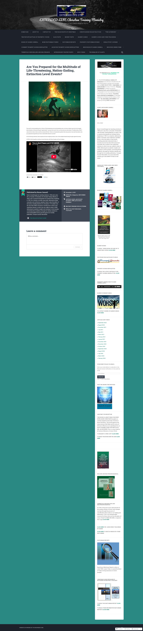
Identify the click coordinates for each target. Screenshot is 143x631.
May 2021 (100, 332)
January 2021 (101, 339)
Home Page (24, 32)
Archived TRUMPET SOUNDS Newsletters (65, 47)
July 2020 (100, 353)
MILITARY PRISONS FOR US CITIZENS (76, 206)
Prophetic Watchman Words (90, 42)
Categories (75, 195)
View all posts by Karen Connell (38, 218)
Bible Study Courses (111, 42)
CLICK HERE (112, 250)
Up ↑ (122, 627)
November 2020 (102, 344)
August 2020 (101, 351)
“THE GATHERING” (110, 32)
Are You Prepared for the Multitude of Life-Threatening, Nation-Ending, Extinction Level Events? (53, 70)
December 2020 (102, 341)
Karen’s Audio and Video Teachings (104, 37)
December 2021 (102, 327)
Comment (77, 247)
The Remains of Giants (97, 52)
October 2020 (101, 346)
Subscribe (101, 377)
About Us (35, 32)
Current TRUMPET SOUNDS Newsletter (34, 47)
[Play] (99, 286)
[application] (109, 286)
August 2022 (101, 325)
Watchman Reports (69, 42)
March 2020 (101, 356)
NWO (73, 200)
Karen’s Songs (83, 37)
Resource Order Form (114, 47)
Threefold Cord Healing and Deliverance (35, 52)
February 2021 (102, 337)
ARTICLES (68, 195)
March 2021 (101, 334)
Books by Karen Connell (29, 42)
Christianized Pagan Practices (90, 32)
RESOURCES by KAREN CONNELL (93, 47)
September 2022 (102, 322)
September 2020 (102, 348)
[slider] (118, 286)
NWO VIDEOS (81, 52)
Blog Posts (57, 37)
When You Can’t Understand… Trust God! (74, 209)
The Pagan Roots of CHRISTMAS (65, 32)
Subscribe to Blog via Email (105, 364)
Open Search (122, 52)
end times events (70, 199)
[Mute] (115, 286)
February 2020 (102, 358)
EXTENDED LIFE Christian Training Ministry (71, 19)
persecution (78, 200)
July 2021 (100, 329)
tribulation (68, 202)
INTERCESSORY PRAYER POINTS (63, 52)
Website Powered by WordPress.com (31, 627)
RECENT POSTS (69, 37)
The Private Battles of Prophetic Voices (35, 37)
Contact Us (47, 32)
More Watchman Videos (50, 42)
